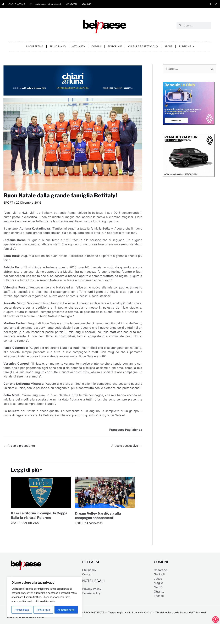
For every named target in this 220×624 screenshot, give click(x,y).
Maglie (158, 583)
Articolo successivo (126, 445)
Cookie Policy (91, 593)
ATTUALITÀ (78, 46)
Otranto (159, 591)
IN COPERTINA (34, 46)
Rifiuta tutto (43, 609)
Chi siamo (89, 570)
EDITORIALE (115, 46)
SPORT (168, 46)
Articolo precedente (19, 445)
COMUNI (96, 46)
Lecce (158, 578)
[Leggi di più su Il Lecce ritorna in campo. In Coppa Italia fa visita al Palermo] (41, 492)
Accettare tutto (66, 609)
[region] (44, 597)
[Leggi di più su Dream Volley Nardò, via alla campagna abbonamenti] (105, 492)
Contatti (87, 574)
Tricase (159, 596)
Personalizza (22, 609)
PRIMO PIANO (58, 46)
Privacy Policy (91, 589)
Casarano (160, 570)
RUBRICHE (185, 46)
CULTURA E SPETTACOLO (143, 46)
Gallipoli (159, 574)
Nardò (158, 587)
